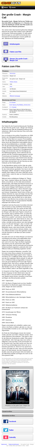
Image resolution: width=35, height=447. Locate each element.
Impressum (4, 444)
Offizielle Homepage (15, 96)
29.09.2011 (12, 73)
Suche (13, 7)
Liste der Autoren (11, 363)
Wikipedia (29, 359)
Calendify (12, 437)
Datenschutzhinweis (14, 444)
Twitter (11, 430)
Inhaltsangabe (15, 44)
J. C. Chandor (12, 107)
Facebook (12, 421)
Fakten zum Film (15, 52)
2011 (11, 86)
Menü (6, 7)
